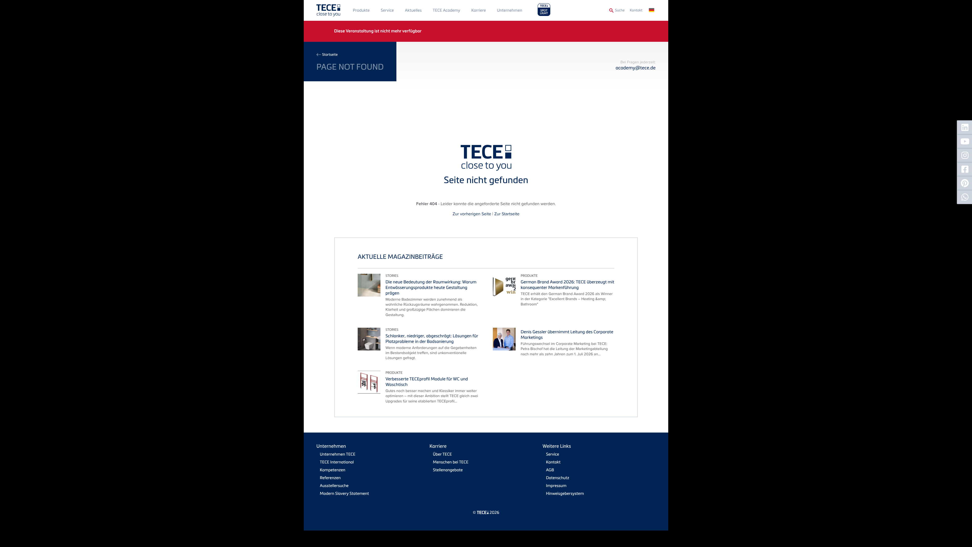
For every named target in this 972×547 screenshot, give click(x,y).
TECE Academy (446, 10)
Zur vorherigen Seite (472, 214)
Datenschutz (557, 477)
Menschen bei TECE (450, 462)
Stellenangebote (448, 470)
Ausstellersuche (334, 485)
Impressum (556, 485)
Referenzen (330, 477)
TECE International (337, 462)
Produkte (361, 10)
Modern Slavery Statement (344, 493)
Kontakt (636, 10)
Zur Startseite (506, 214)
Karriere (478, 10)
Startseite (329, 54)
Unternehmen (509, 10)
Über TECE (442, 454)
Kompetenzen (333, 470)
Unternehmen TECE (337, 454)
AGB (550, 470)
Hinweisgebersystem (565, 493)
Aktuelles (413, 10)
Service (387, 10)
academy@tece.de (636, 68)
